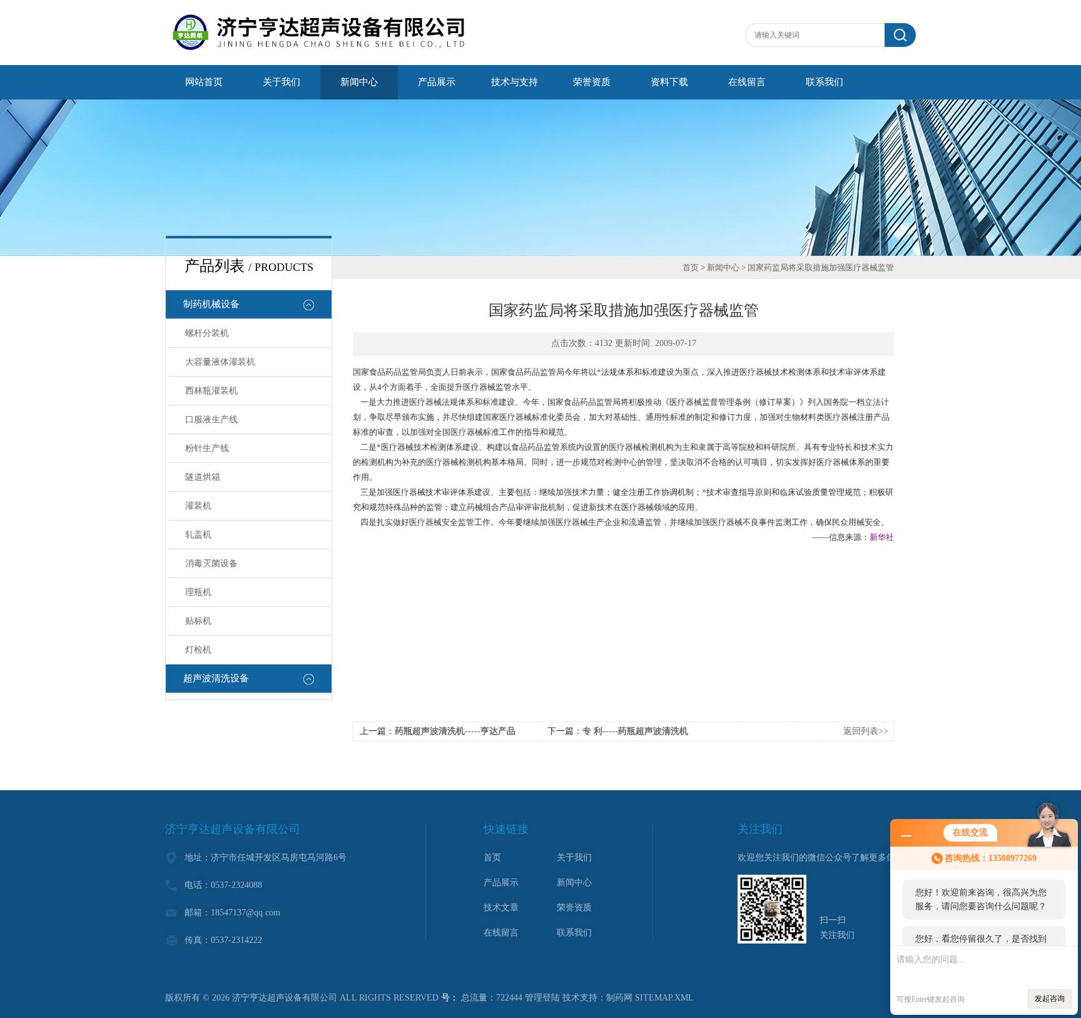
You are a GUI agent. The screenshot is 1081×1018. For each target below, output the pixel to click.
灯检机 (198, 649)
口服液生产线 (211, 419)
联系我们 (824, 82)
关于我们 (281, 82)
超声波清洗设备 (216, 678)
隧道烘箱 (202, 477)
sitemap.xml (664, 997)
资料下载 (669, 82)
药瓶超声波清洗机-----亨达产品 (455, 731)
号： (450, 997)
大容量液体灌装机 (220, 362)
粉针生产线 (207, 448)
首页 (691, 267)
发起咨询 (1050, 998)
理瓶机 (198, 592)
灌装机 (198, 506)
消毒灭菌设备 (211, 563)
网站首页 (204, 82)
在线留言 (747, 82)
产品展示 (436, 82)
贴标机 (198, 621)
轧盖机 (198, 534)
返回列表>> (865, 731)
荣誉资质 (592, 82)
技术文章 (501, 907)
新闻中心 (359, 82)
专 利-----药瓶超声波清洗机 (635, 731)
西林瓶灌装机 (211, 390)
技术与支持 (514, 82)
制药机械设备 (211, 304)
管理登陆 (542, 997)
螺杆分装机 (207, 333)
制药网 (619, 997)
